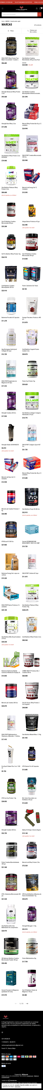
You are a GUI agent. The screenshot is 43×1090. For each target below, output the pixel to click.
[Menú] (2, 8)
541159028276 (6, 1039)
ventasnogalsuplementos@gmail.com (12, 1045)
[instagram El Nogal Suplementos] (2, 1032)
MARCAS (7, 21)
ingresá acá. (30, 1076)
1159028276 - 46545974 (8, 1042)
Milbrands (25, 1074)
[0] (40, 8)
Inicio (3, 21)
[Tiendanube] (9, 1081)
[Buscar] (39, 14)
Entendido (17, 1086)
